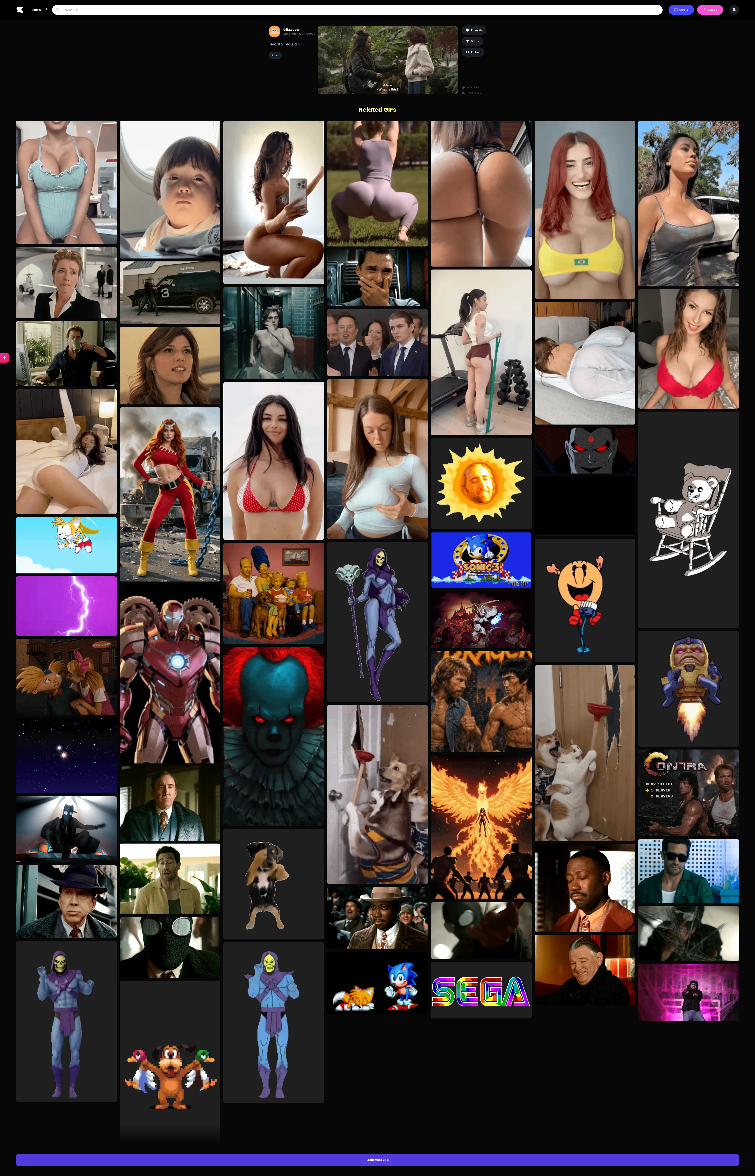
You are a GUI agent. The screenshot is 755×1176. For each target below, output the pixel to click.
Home (36, 9)
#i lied (275, 55)
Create (683, 10)
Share (475, 41)
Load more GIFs (377, 1024)
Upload (712, 10)
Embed (476, 52)
